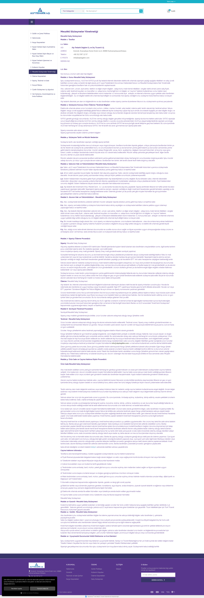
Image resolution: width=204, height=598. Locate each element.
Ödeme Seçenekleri (39, 76)
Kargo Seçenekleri (38, 42)
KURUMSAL (70, 565)
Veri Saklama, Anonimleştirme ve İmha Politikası (43, 95)
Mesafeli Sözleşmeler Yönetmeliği (44, 72)
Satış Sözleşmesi (97, 579)
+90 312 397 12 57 (36, 576)
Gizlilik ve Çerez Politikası (41, 33)
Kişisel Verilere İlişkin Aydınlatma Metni (43, 48)
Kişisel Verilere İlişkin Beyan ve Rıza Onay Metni (43, 55)
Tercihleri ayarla (16, 588)
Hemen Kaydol (157, 580)
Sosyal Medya (37, 85)
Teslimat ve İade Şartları (74, 576)
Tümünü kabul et (42, 588)
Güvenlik (69, 572)
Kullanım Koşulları (38, 67)
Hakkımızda (36, 38)
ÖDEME (94, 565)
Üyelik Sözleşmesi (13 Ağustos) (43, 89)
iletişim (93, 447)
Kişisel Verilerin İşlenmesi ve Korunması (42, 62)
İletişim (118, 569)
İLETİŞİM (119, 565)
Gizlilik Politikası (96, 569)
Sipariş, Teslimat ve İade (40, 81)
